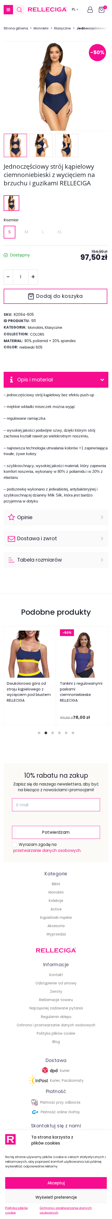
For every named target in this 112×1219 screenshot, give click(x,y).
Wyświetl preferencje (56, 1197)
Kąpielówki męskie (56, 917)
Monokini (41, 28)
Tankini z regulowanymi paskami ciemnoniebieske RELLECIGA (81, 692)
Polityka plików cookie (16, 1210)
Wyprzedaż (56, 934)
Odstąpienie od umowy (56, 983)
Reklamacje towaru (56, 999)
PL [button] (74, 9)
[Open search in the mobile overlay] (19, 9)
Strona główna (16, 28)
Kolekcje (56, 900)
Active (56, 909)
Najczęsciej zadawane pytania (56, 1008)
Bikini (56, 884)
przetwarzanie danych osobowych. (47, 850)
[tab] (39, 733)
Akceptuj (56, 1183)
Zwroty (56, 991)
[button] (8, 9)
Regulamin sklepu (56, 1016)
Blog (56, 1041)
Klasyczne (62, 28)
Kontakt (56, 974)
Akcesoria (56, 925)
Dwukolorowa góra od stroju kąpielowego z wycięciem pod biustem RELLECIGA (29, 692)
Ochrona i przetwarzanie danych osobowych (66, 1210)
